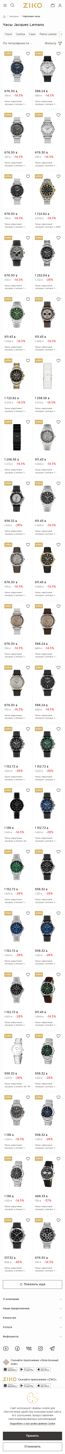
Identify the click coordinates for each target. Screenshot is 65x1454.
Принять (32, 1436)
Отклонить (32, 1446)
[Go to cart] (53, 5)
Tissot (8, 34)
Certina (20, 34)
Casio (32, 34)
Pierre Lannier (48, 34)
